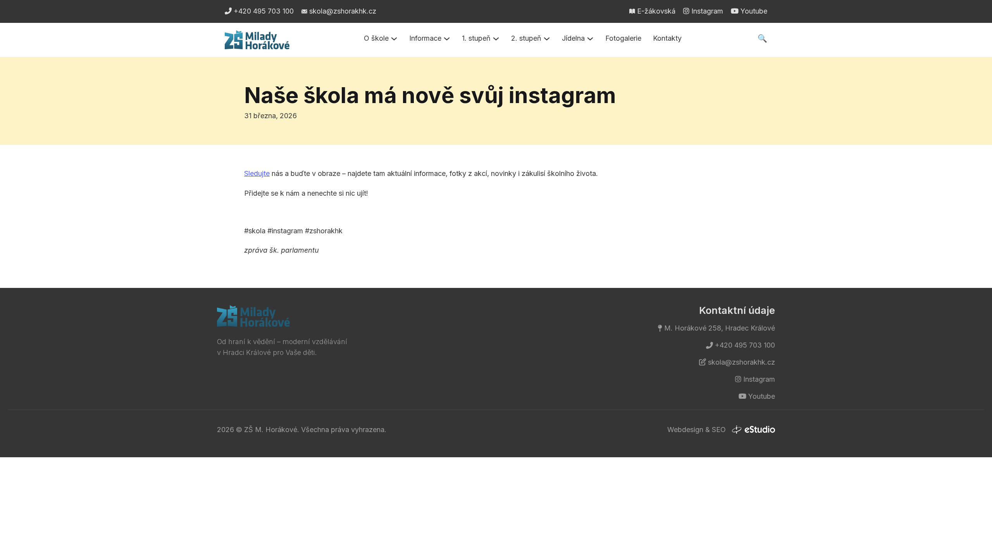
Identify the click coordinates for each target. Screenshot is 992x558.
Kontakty (667, 38)
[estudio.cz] (753, 429)
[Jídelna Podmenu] (590, 38)
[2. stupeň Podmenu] (546, 38)
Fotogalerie (623, 38)
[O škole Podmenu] (394, 38)
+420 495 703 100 (745, 345)
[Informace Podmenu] (446, 38)
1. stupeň (476, 38)
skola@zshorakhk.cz (741, 362)
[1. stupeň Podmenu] (496, 38)
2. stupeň (526, 38)
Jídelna (573, 38)
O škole (376, 38)
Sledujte (257, 173)
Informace (425, 38)
